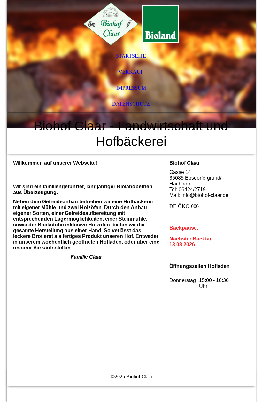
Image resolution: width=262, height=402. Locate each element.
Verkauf (131, 72)
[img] (131, 24)
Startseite (131, 56)
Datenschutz (131, 103)
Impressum (131, 88)
